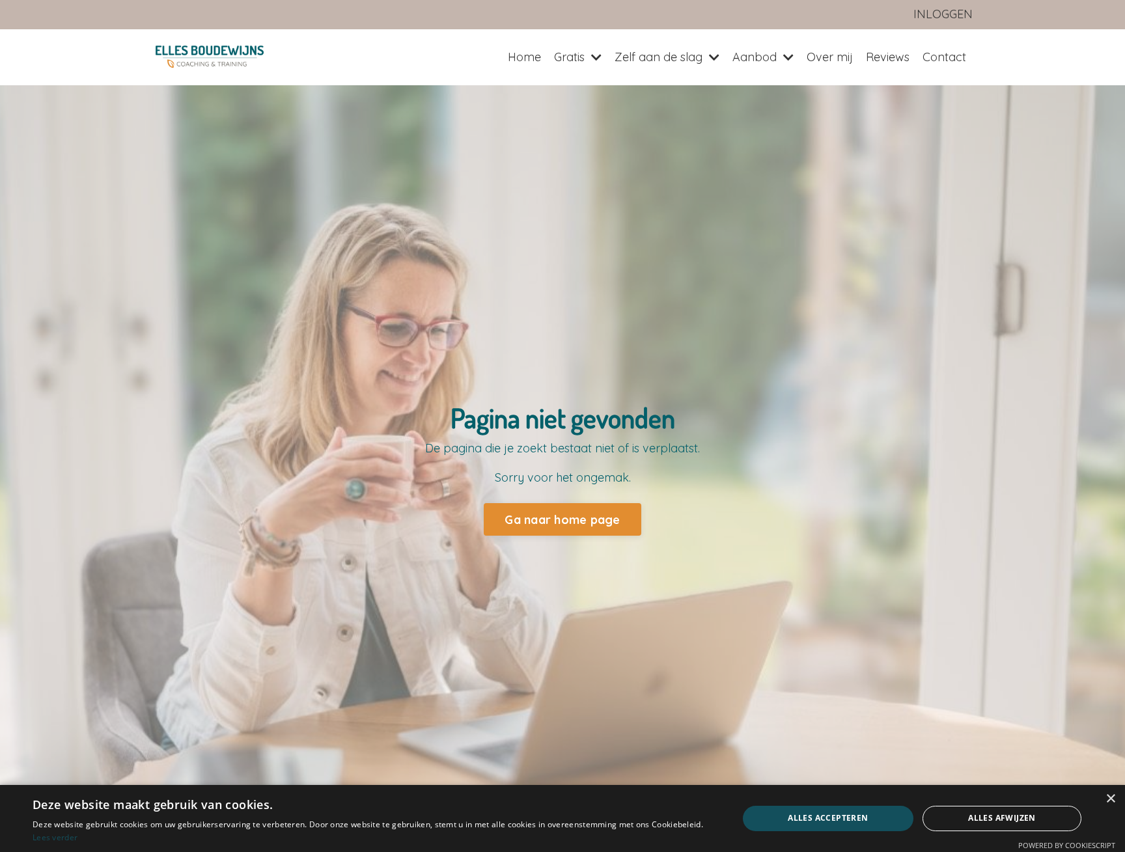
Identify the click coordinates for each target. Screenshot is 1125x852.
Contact (944, 56)
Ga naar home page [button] (562, 519)
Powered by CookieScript (1066, 845)
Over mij (830, 56)
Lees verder (55, 837)
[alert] (562, 818)
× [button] (1110, 799)
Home (524, 56)
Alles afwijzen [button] (1002, 817)
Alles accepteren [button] (828, 817)
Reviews (888, 56)
